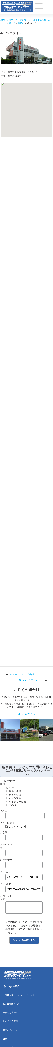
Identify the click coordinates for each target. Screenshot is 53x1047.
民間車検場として (11, 1004)
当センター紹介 (11, 986)
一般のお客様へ (10, 1013)
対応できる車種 (10, 1021)
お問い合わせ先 (10, 1030)
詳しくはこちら (26, 714)
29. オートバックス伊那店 (21, 674)
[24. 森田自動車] (30, 730)
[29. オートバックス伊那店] (11, 730)
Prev (2, 731)
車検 (5, 1039)
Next (51, 731)
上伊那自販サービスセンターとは (19, 995)
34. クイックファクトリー (31, 680)
